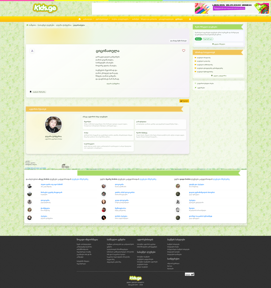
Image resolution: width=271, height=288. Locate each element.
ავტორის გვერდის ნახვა (53, 139)
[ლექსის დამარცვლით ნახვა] (32, 50)
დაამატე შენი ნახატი (178, 41)
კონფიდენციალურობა (84, 247)
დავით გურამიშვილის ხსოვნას (202, 192)
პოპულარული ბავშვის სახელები (178, 249)
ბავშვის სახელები (173, 244)
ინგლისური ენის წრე (114, 262)
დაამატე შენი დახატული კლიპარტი (35, 168)
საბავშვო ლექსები (46, 25)
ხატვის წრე (111, 259)
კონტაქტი (80, 257)
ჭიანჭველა (45, 208)
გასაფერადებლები (166, 19)
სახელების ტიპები (173, 252)
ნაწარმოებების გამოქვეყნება (147, 247)
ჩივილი (185, 101)
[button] (190, 19)
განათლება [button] (88, 19)
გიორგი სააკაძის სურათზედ (200, 216)
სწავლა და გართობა (149, 19)
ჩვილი (192, 208)
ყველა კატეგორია (220, 76)
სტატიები (170, 268)
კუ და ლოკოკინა (122, 200)
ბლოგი (169, 266)
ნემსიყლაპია (120, 208)
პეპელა (44, 216)
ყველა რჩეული (219, 44)
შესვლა (198, 39)
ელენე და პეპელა (196, 184)
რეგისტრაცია (207, 39)
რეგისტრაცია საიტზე (84, 252)
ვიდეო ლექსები (142, 267)
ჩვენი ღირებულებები (84, 244)
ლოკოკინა (45, 200)
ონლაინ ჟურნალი (173, 263)
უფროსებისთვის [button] (102, 19)
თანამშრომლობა (82, 249)
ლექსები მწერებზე (39, 92)
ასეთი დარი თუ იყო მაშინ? (52, 184)
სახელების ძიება (173, 247)
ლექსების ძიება (142, 264)
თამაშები (135, 19)
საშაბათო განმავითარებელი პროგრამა (120, 252)
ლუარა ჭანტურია (63, 25)
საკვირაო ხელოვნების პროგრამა (118, 257)
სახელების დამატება (174, 254)
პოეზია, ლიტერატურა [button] (120, 19)
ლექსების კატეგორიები (145, 259)
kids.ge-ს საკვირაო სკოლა (116, 254)
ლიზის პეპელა (121, 216)
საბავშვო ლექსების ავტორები (147, 262)
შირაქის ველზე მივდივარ (51, 192)
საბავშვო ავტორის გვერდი (146, 244)
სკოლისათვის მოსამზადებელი (117, 249)
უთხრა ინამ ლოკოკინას (125, 192)
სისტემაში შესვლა (83, 261)
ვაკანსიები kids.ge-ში (84, 254)
